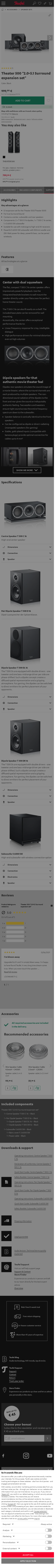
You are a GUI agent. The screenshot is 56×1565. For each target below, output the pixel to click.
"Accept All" (11, 1504)
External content (10, 1548)
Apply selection (28, 1561)
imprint (37, 1518)
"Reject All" (5, 1494)
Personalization (9, 1542)
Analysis (6, 1530)
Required (6, 1524)
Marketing (7, 1536)
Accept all (28, 1555)
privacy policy (23, 1518)
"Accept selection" (40, 1511)
